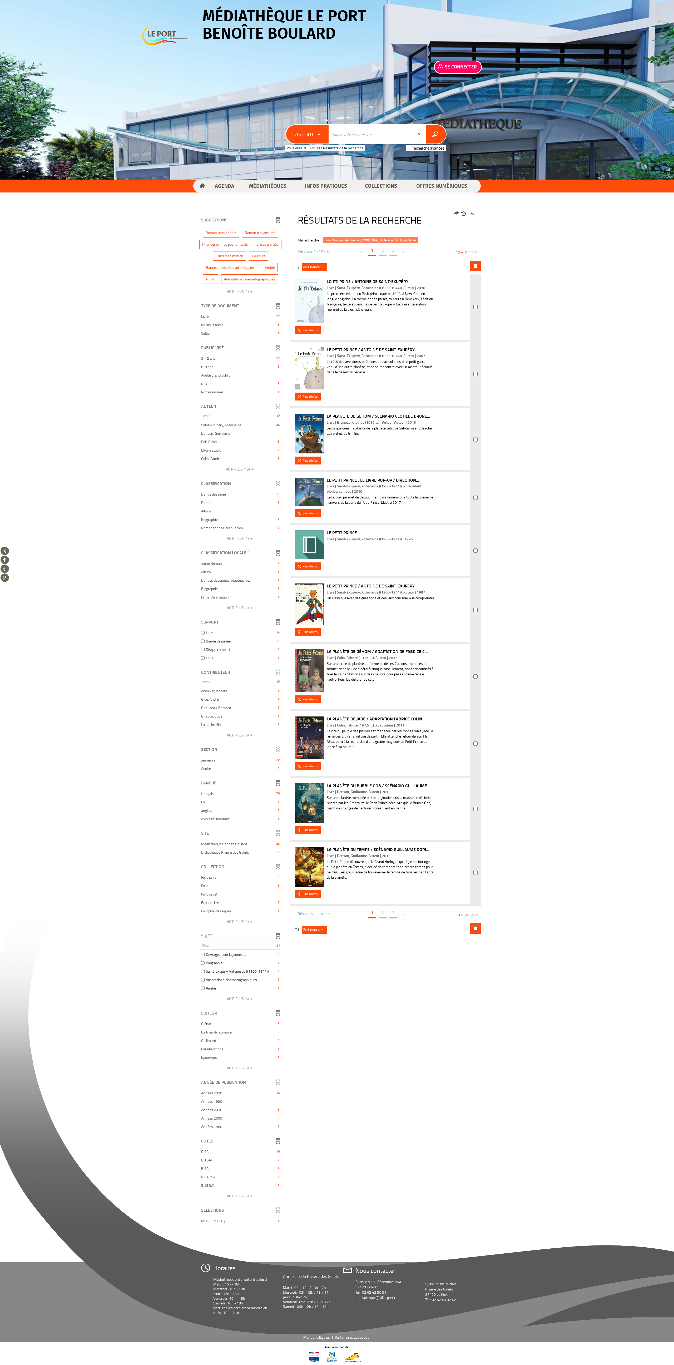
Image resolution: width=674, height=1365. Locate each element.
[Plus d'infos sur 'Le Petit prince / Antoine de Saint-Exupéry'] (309, 604)
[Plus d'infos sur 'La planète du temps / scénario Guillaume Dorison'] (309, 867)
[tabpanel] (337, 718)
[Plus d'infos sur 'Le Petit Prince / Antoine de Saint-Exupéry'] (309, 368)
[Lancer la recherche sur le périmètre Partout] (436, 134)
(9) (238, 735)
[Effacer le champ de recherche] (419, 134)
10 (458, 252)
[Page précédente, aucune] (361, 252)
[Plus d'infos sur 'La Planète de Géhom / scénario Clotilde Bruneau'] (309, 433)
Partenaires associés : (352, 1337)
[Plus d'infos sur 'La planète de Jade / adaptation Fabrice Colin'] (309, 737)
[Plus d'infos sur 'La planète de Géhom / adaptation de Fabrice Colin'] (309, 670)
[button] (224, 186)
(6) (238, 998)
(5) (238, 1195)
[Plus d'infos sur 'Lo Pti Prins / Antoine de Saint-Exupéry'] (309, 301)
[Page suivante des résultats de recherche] (404, 252)
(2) (238, 607)
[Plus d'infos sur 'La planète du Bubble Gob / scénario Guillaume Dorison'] (309, 803)
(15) (238, 469)
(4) (238, 291)
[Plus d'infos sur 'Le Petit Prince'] (309, 544)
